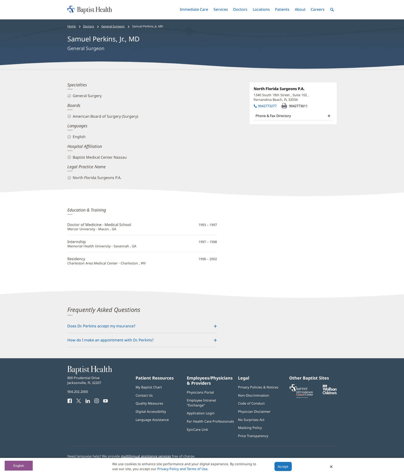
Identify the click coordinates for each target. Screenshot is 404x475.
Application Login (201, 413)
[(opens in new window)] (330, 393)
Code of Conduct (251, 403)
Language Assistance (152, 419)
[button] (194, 9)
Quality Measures (149, 403)
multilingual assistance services (146, 456)
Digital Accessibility (151, 411)
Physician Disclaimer (254, 411)
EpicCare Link (197, 429)
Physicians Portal (200, 392)
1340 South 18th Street (281, 97)
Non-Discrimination (253, 395)
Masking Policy (250, 427)
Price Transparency (253, 436)
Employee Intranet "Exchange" (201, 402)
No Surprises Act (251, 419)
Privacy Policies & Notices (258, 387)
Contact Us (144, 395)
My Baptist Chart (149, 387)
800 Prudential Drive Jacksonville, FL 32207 (84, 380)
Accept (283, 466)
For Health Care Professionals (210, 421)
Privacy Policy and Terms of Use (182, 469)
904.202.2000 (77, 391)
